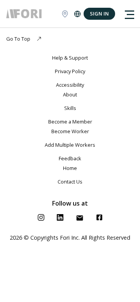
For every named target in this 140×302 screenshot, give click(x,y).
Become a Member (70, 121)
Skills (70, 108)
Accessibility (70, 84)
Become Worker (70, 131)
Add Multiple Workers (70, 144)
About (70, 94)
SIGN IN (99, 13)
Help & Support (70, 57)
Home (70, 168)
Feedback (70, 158)
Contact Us (70, 181)
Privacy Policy (70, 71)
